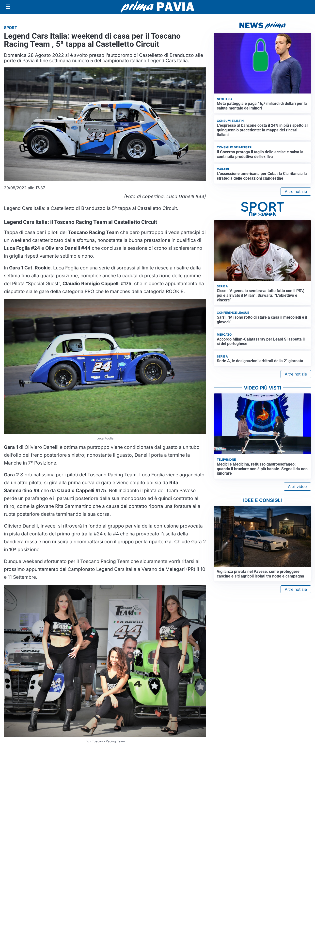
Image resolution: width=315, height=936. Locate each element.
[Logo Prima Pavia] (157, 7)
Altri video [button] (297, 486)
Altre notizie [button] (296, 191)
